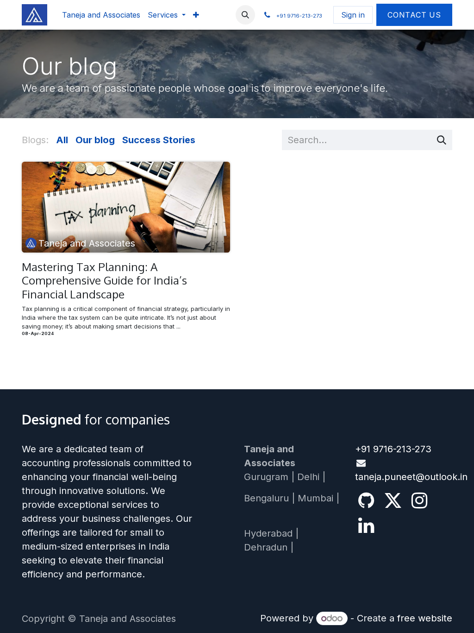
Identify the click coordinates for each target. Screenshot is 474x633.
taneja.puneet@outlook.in (411, 476)
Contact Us (414, 14)
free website (424, 618)
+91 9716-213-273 (393, 449)
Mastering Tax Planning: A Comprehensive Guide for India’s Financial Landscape (104, 280)
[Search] (441, 140)
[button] (245, 15)
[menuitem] (101, 15)
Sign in (353, 14)
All (62, 140)
